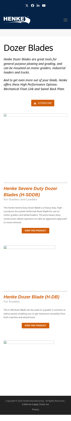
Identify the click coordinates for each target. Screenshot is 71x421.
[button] (65, 20)
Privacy (35, 409)
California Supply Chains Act (35, 404)
